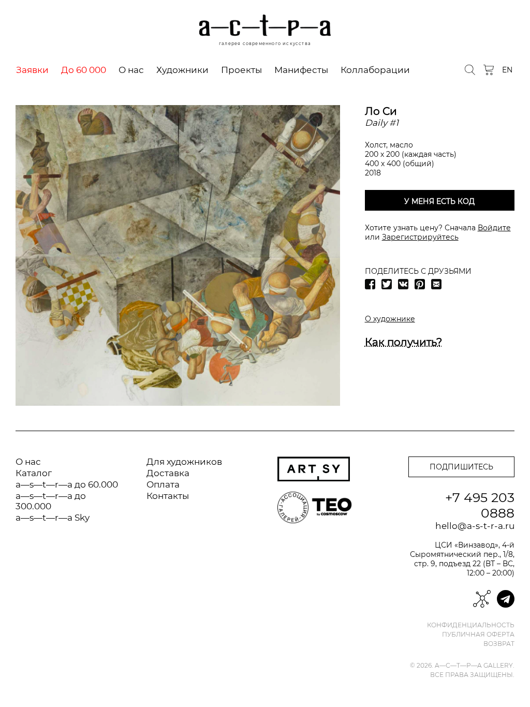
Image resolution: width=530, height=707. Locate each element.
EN (507, 70)
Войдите (494, 227)
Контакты (167, 496)
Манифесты (301, 70)
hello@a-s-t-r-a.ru (474, 526)
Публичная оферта (478, 634)
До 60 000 (83, 70)
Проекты (241, 70)
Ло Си (381, 111)
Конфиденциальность (470, 625)
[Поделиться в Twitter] (386, 284)
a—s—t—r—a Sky (53, 517)
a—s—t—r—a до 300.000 (51, 501)
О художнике (390, 318)
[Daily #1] (178, 255)
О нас (131, 70)
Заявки (32, 70)
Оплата (163, 484)
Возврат (498, 643)
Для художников (184, 461)
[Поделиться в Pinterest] (420, 284)
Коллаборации (375, 70)
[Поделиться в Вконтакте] (403, 284)
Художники (182, 70)
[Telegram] (505, 599)
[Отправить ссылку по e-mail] (436, 284)
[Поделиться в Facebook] (370, 284)
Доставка (167, 473)
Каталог (34, 473)
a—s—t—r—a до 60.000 (67, 484)
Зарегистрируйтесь (420, 237)
